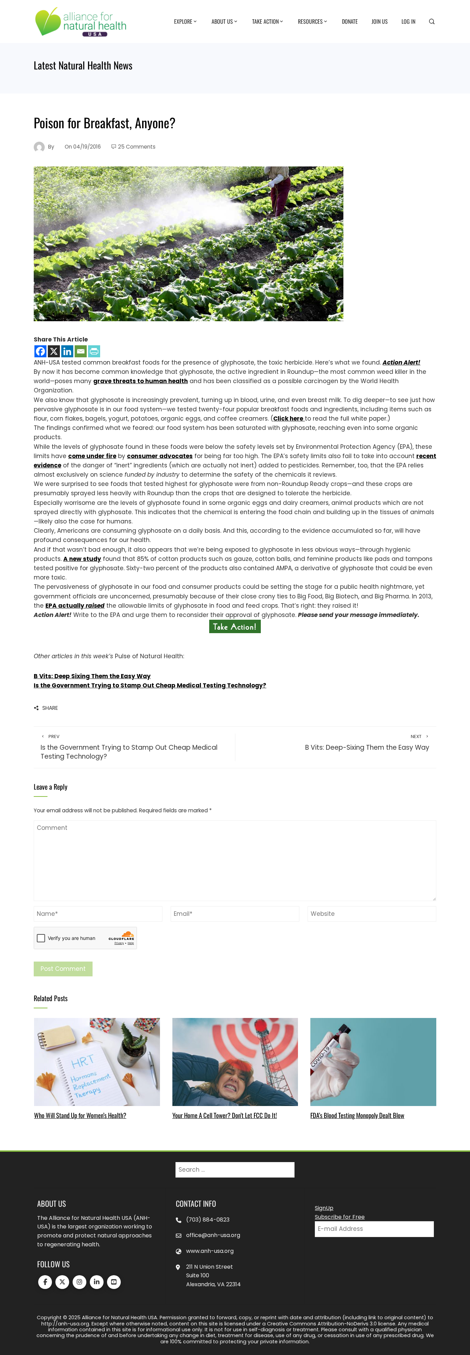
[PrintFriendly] (94, 351)
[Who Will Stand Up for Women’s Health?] (97, 1061)
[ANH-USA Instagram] (79, 1282)
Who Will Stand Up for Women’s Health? (80, 1115)
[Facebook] (40, 351)
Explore (183, 21)
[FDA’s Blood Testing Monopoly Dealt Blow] (373, 1061)
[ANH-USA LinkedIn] (97, 1282)
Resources (310, 21)
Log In (408, 21)
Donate (350, 21)
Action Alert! (401, 362)
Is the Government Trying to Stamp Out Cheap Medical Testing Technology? (150, 685)
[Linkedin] (67, 351)
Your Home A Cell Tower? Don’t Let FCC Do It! (224, 1115)
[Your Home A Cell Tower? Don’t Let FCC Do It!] (235, 1061)
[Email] (81, 351)
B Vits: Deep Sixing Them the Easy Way (92, 676)
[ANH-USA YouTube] (114, 1282)
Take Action (265, 21)
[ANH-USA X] (62, 1282)
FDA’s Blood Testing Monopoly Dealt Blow (357, 1115)
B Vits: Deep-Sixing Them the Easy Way (367, 743)
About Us (222, 21)
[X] (54, 351)
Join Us (380, 21)
